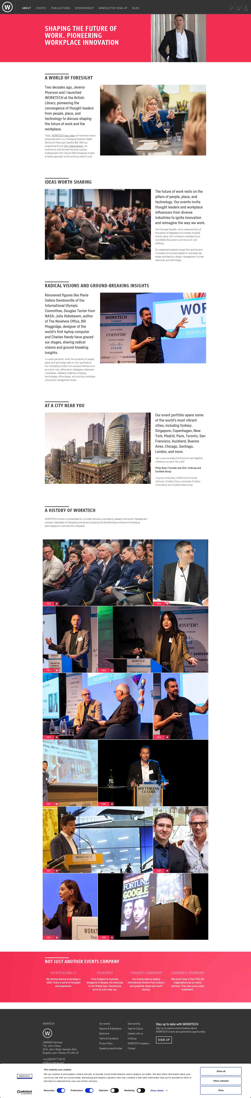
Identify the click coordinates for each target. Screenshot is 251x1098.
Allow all (221, 1071)
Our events (104, 1024)
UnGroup (132, 1038)
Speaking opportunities (110, 1048)
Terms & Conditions (109, 1038)
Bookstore (104, 1033)
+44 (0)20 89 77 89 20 (54, 1059)
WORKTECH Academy (138, 1043)
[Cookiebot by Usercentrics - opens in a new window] (24, 1092)
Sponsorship (84, 8)
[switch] (89, 1090)
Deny (221, 1090)
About (26, 8)
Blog (135, 8)
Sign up (164, 1039)
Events (41, 8)
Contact (131, 1048)
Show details (157, 1090)
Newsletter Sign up (113, 8)
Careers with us (135, 1033)
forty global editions (73, 146)
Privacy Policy (106, 1043)
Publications (60, 8)
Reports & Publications (110, 1028)
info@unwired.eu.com (53, 1063)
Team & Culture (135, 1028)
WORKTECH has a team (63, 135)
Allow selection (221, 1081)
